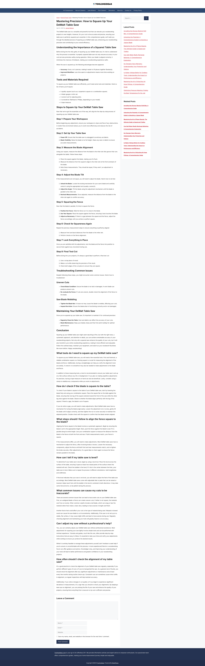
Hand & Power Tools (66, 17)
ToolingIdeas (100, 663)
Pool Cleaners (102, 10)
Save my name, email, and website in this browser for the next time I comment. (83, 636)
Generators (112, 10)
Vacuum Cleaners (80, 10)
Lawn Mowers (92, 10)
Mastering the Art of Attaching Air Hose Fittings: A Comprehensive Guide (134, 84)
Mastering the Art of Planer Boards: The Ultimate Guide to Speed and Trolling (135, 48)
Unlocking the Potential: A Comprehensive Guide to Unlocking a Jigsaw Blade (136, 39)
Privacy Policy (138, 10)
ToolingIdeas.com (60, 653)
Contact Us (128, 10)
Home (57, 17)
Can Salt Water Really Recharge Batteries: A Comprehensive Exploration (134, 57)
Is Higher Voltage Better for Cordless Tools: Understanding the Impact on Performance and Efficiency (135, 75)
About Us (120, 10)
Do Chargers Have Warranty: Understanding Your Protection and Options (135, 66)
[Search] (146, 18)
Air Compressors (68, 10)
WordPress (115, 663)
